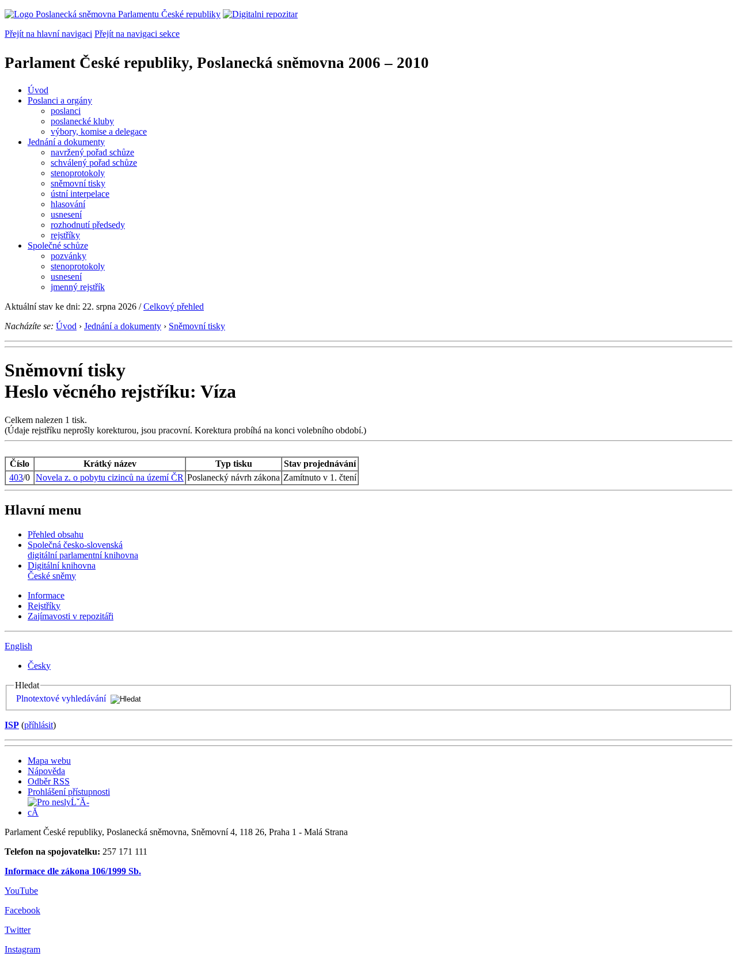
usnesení (66, 214)
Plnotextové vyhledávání (61, 698)
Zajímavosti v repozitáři (70, 616)
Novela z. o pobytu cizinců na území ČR (110, 477)
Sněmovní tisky (197, 326)
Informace (46, 595)
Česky (39, 666)
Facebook (22, 910)
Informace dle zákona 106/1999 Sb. (73, 871)
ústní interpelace (80, 194)
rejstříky (65, 235)
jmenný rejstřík (78, 287)
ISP (12, 725)
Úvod (38, 90)
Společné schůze (58, 245)
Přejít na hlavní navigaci (48, 34)
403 (16, 477)
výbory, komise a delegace (99, 131)
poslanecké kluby (82, 121)
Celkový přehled (173, 306)
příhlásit (38, 725)
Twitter (18, 930)
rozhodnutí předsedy (88, 225)
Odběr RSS (49, 781)
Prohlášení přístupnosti (69, 792)
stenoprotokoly (78, 173)
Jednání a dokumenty (66, 142)
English (18, 646)
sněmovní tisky (78, 183)
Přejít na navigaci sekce (137, 34)
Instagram (22, 949)
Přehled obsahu (55, 534)
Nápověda (46, 771)
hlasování (68, 204)
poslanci (66, 111)
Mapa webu (49, 760)
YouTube (21, 891)
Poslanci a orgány (60, 100)
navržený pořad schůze (92, 152)
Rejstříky (44, 606)
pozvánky (68, 256)
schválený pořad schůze (94, 162)
